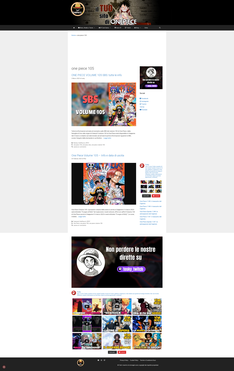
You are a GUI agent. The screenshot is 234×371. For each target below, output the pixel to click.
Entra (146, 28)
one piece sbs (87, 145)
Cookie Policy (134, 360)
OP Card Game (104, 28)
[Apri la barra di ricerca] (160, 28)
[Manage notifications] (4, 367)
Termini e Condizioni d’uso (148, 360)
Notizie (75, 143)
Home (73, 35)
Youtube (144, 110)
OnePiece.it (81, 143)
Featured (76, 221)
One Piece (76, 223)
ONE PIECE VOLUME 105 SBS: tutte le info (96, 75)
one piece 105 (77, 145)
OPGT (87, 143)
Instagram (145, 101)
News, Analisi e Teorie (86, 28)
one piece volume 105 (98, 145)
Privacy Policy (124, 360)
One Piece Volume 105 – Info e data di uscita (97, 155)
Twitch (128, 28)
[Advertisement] (117, 52)
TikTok (142, 107)
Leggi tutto (107, 138)
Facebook (144, 98)
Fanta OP (118, 28)
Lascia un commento (79, 147)
